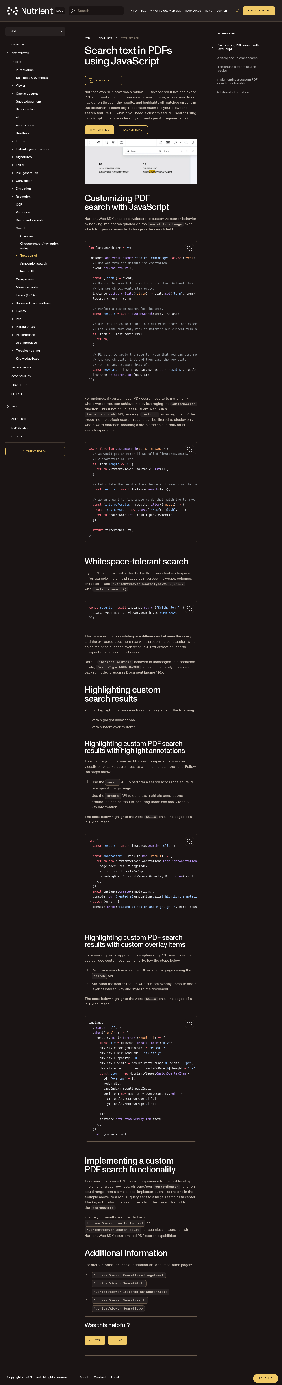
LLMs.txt (17, 436)
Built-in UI (27, 271)
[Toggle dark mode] (237, 10)
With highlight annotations (113, 720)
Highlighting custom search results (236, 69)
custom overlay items (164, 983)
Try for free (99, 130)
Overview (17, 44)
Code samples (21, 376)
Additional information (233, 92)
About (84, 1377)
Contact (100, 1377)
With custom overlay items (113, 727)
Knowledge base (27, 358)
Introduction (25, 70)
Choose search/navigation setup (39, 246)
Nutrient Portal (35, 451)
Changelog (19, 385)
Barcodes (23, 212)
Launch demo (132, 130)
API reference (21, 367)
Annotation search (33, 263)
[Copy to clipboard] (189, 248)
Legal (115, 1377)
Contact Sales (259, 10)
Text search (29, 255)
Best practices (26, 343)
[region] (141, 314)
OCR (19, 204)
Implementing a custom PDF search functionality (237, 81)
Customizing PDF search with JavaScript (238, 47)
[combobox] (118, 80)
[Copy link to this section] (78, 202)
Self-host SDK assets (32, 78)
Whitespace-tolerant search (237, 58)
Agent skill (19, 419)
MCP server (19, 427)
